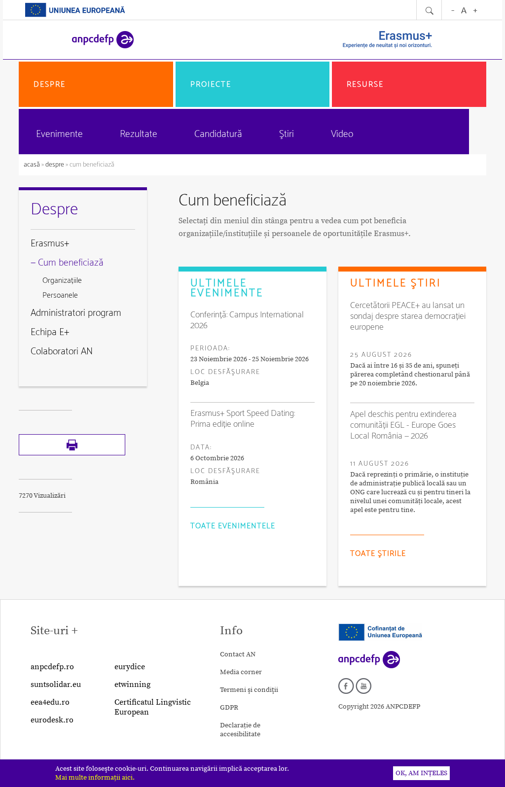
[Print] (72, 453)
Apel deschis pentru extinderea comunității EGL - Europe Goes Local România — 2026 (403, 425)
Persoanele (60, 295)
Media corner (241, 672)
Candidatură (218, 134)
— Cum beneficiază (67, 263)
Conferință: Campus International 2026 (247, 320)
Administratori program (76, 313)
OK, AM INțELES (421, 773)
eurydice (129, 667)
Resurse (365, 84)
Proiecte (210, 84)
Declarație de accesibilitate (240, 730)
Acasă (32, 165)
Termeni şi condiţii (249, 689)
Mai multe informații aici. (95, 777)
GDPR (229, 707)
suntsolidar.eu (56, 684)
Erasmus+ (50, 244)
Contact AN (237, 654)
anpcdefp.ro (52, 667)
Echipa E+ (50, 332)
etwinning (132, 684)
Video (342, 134)
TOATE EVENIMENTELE (232, 526)
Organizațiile (62, 280)
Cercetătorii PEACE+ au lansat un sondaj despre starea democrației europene (408, 316)
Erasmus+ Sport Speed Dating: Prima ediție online (242, 419)
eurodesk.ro (52, 720)
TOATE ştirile (378, 553)
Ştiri (286, 134)
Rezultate (138, 134)
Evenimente (59, 134)
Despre (50, 84)
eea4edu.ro (50, 702)
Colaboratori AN (62, 351)
